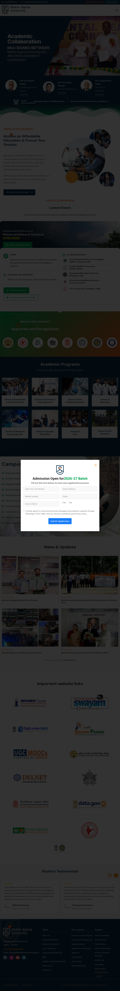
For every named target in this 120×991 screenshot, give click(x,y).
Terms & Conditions (62, 514)
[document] (60, 495)
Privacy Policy (81, 514)
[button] (95, 465)
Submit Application (60, 521)
